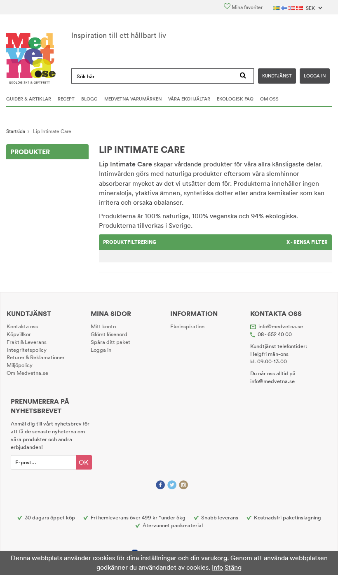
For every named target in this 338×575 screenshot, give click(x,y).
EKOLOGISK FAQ (235, 99)
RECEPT (66, 99)
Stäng (233, 567)
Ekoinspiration (187, 326)
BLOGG (89, 99)
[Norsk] (292, 7)
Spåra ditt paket (110, 342)
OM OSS (269, 99)
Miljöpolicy (20, 365)
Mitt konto (103, 326)
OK (84, 462)
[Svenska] (277, 7)
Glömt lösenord (109, 334)
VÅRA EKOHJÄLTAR (189, 99)
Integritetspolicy (27, 349)
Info (217, 567)
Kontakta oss (22, 326)
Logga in (315, 76)
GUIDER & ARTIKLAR (28, 99)
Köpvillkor (19, 334)
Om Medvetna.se (27, 372)
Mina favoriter (246, 7)
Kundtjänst (277, 76)
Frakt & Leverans (27, 342)
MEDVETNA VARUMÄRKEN (133, 99)
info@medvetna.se (280, 326)
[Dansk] (300, 7)
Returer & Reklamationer (36, 357)
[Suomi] (285, 7)
